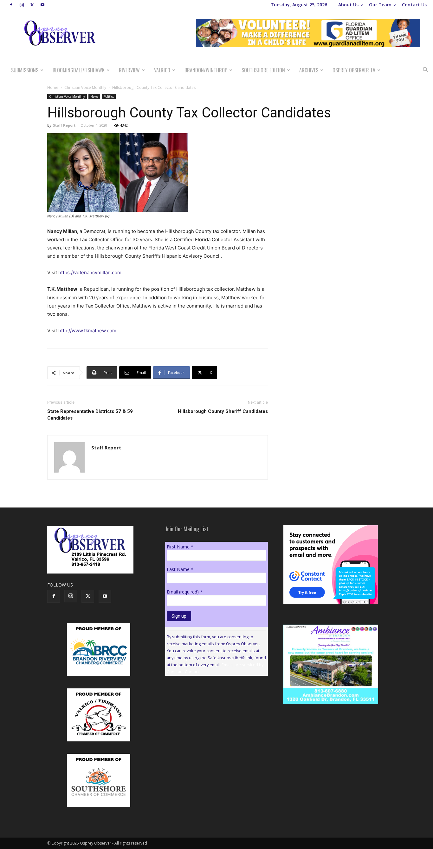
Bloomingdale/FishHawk (79, 70)
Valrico (162, 70)
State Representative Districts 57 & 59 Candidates (90, 414)
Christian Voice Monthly (85, 87)
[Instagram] (21, 5)
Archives (308, 70)
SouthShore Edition (263, 70)
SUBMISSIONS (24, 70)
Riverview (129, 70)
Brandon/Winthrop (205, 70)
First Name (180, 547)
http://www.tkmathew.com (87, 331)
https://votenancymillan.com (89, 272)
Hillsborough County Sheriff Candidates (223, 411)
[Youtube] (42, 5)
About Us (348, 5)
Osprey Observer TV (354, 70)
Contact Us (414, 5)
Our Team (380, 5)
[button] (425, 71)
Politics (109, 96)
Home (52, 87)
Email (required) (185, 592)
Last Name (180, 569)
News (94, 96)
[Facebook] (11, 5)
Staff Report (64, 125)
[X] (32, 5)
